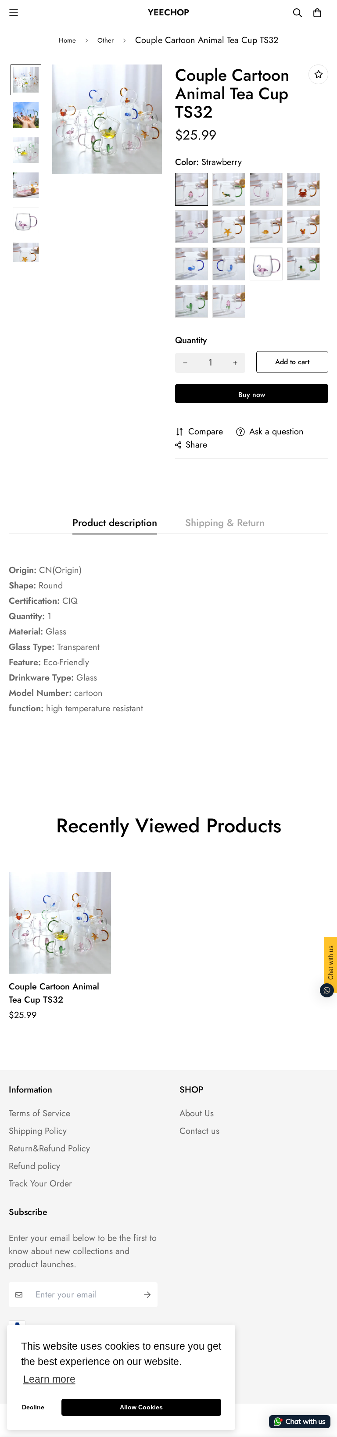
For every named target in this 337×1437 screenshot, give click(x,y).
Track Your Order (40, 1184)
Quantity (191, 340)
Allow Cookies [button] (141, 1407)
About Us (196, 1113)
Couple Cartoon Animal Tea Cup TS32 (54, 993)
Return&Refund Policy (49, 1148)
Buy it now (251, 393)
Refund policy (34, 1166)
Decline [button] (33, 1407)
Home (67, 40)
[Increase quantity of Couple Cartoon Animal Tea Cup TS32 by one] (235, 363)
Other (105, 40)
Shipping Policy (38, 1131)
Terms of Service (39, 1113)
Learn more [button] (49, 1379)
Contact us (199, 1131)
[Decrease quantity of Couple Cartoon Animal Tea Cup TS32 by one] (185, 363)
